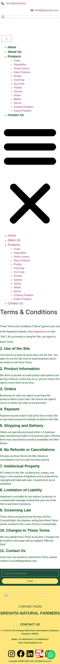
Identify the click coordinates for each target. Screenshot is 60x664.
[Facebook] (21, 654)
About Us (14, 51)
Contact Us (16, 115)
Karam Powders (22, 110)
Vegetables (20, 64)
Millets (17, 99)
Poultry (18, 76)
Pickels (18, 87)
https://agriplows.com (39, 331)
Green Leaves (21, 68)
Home (12, 47)
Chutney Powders (23, 107)
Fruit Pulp (19, 80)
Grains (17, 95)
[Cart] (7, 38)
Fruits (17, 60)
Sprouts (18, 91)
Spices (17, 103)
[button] (30, 175)
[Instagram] (11, 654)
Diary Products (22, 72)
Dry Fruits (19, 83)
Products (14, 56)
